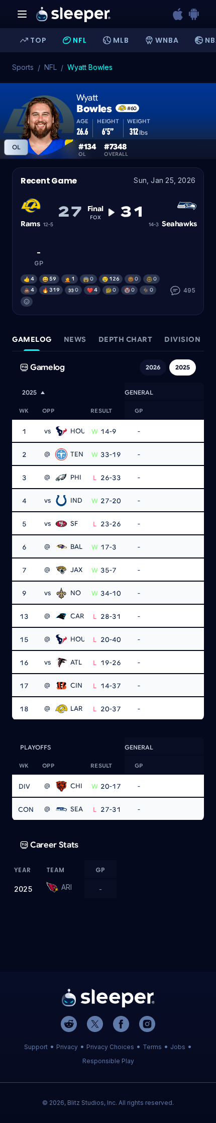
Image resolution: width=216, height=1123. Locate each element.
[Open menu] (22, 14)
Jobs (177, 1047)
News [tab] (75, 339)
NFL (50, 67)
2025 (182, 367)
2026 (153, 367)
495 (189, 290)
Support (36, 1047)
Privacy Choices (110, 1047)
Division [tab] (182, 339)
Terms (152, 1047)
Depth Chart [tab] (125, 339)
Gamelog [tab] (32, 339)
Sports (23, 67)
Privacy (67, 1047)
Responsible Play (108, 1061)
